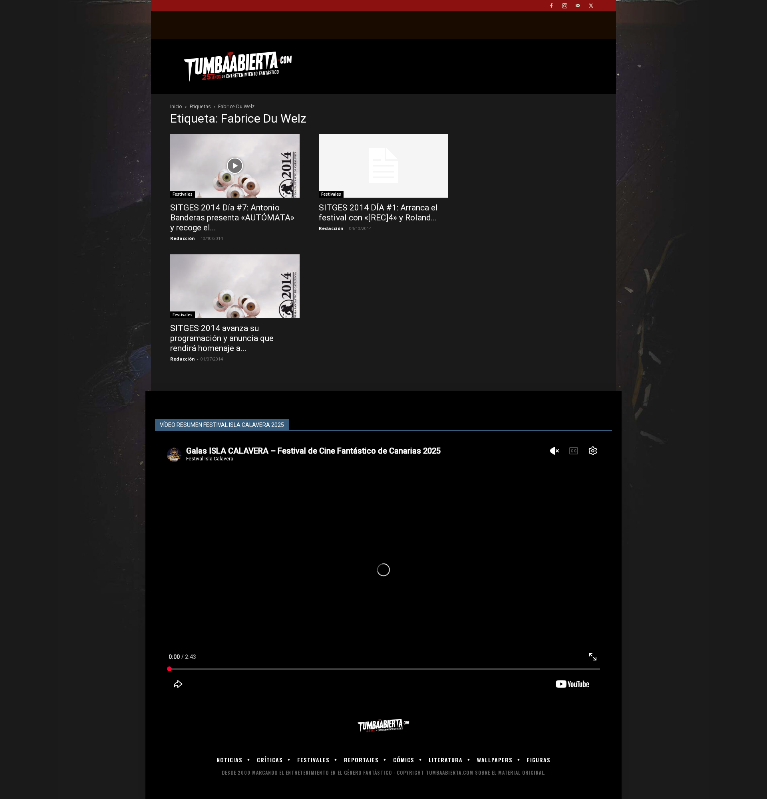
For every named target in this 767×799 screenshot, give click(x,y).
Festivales (183, 194)
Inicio (176, 106)
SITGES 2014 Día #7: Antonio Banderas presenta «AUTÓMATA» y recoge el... (232, 217)
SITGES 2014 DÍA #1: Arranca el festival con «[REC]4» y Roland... (378, 212)
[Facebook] (551, 5)
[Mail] (578, 5)
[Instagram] (564, 5)
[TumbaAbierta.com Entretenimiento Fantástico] (383, 726)
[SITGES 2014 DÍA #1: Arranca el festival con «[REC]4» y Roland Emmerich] (383, 166)
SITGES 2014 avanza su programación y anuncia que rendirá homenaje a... (222, 338)
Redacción (182, 238)
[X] (591, 5)
